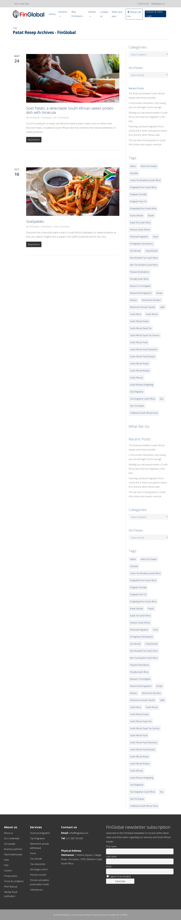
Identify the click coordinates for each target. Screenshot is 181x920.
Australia (134, 173)
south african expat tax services (145, 335)
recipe (159, 293)
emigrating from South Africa (143, 208)
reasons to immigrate (140, 286)
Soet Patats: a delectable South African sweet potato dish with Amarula (69, 110)
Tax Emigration (37, 838)
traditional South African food (144, 413)
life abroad (135, 250)
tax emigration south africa (142, 398)
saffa (162, 307)
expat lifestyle (136, 215)
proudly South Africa (139, 279)
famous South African (140, 229)
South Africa (135, 314)
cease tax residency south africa (145, 180)
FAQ (6, 865)
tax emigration (137, 391)
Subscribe (120, 881)
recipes (133, 300)
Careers (8, 870)
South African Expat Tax (141, 328)
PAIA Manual (10, 886)
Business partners (13, 849)
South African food (138, 342)
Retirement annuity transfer (142, 307)
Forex (33, 853)
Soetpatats (35, 221)
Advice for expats (149, 166)
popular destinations (139, 272)
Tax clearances (37, 864)
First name (111, 846)
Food (155, 236)
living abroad (151, 250)
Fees (6, 859)
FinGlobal (34, 117)
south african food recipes (142, 356)
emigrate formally (138, 194)
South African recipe (139, 363)
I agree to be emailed (119, 876)
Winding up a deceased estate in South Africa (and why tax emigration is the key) (148, 117)
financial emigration (139, 236)
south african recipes (140, 370)
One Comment (61, 226)
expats (151, 215)
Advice (133, 166)
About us (8, 833)
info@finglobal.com (158, 4)
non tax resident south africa (144, 264)
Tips (161, 398)
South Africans (136, 377)
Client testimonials (13, 854)
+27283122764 (143, 4)
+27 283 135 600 (74, 838)
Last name (111, 856)
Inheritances (36, 889)
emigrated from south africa (143, 187)
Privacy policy (10, 875)
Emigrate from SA (138, 201)
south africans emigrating (141, 384)
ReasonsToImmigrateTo (141, 293)
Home (16, 4)
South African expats (139, 321)
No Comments (61, 117)
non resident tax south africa (144, 257)
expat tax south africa (140, 222)
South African (152, 314)
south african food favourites (143, 349)
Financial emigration (40, 833)
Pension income (38, 874)
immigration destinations (141, 243)
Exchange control (39, 869)
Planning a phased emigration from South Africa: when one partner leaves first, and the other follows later (148, 130)
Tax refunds (36, 858)
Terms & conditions (14, 881)
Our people (9, 843)
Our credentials (11, 838)
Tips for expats (137, 405)
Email (108, 866)
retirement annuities (151, 300)
